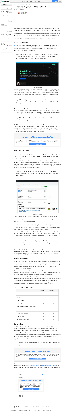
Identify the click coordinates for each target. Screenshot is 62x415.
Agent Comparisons (29, 4)
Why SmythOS (25, 1)
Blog (18, 4)
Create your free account (47, 364)
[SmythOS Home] (5, 1)
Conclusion (17, 25)
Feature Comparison (18, 23)
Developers (22, 4)
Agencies (26, 406)
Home (15, 4)
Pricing (35, 1)
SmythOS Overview (18, 18)
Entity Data (39, 413)
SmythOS (16, 45)
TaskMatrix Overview (18, 21)
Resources (29, 408)
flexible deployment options (48, 365)
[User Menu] (60, 1)
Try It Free (55, 1)
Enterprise (32, 406)
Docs (39, 1)
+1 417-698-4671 (49, 410)
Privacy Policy (35, 408)
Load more (2, 54)
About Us (37, 406)
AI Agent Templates (45, 406)
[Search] (42, 374)
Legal (41, 408)
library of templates (34, 365)
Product (30, 1)
